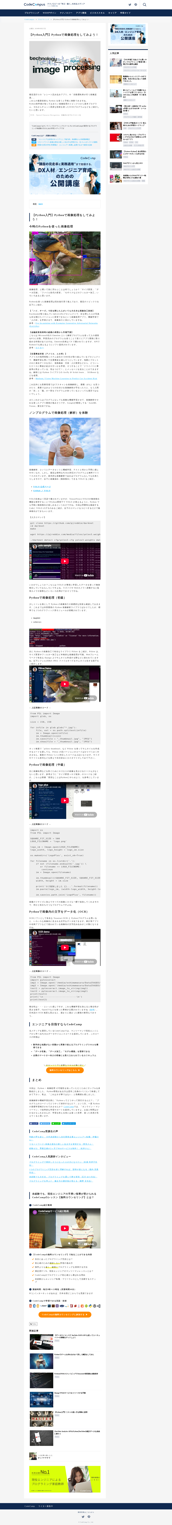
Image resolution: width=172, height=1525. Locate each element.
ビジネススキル (97, 13)
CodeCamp (69, 1107)
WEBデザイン (49, 13)
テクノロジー (66, 13)
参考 (92, 1010)
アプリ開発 (81, 13)
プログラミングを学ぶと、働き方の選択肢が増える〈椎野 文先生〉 (61, 1181)
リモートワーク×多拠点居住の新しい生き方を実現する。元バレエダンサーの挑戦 (67, 142)
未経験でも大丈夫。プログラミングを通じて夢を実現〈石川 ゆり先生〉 (63, 1177)
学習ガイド (125, 13)
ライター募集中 (45, 1506)
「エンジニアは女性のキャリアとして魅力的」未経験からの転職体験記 (63, 139)
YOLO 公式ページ (42, 487)
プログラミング (32, 13)
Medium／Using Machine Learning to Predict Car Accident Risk (66, 379)
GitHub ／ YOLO (41, 491)
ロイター (40, 348)
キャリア (112, 13)
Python (34, 1324)
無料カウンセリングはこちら (63, 1070)
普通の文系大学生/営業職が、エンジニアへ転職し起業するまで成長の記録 (64, 145)
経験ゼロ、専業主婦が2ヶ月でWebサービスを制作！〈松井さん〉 (60, 1148)
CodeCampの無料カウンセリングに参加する (63, 1315)
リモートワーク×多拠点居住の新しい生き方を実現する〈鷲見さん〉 (61, 1144)
